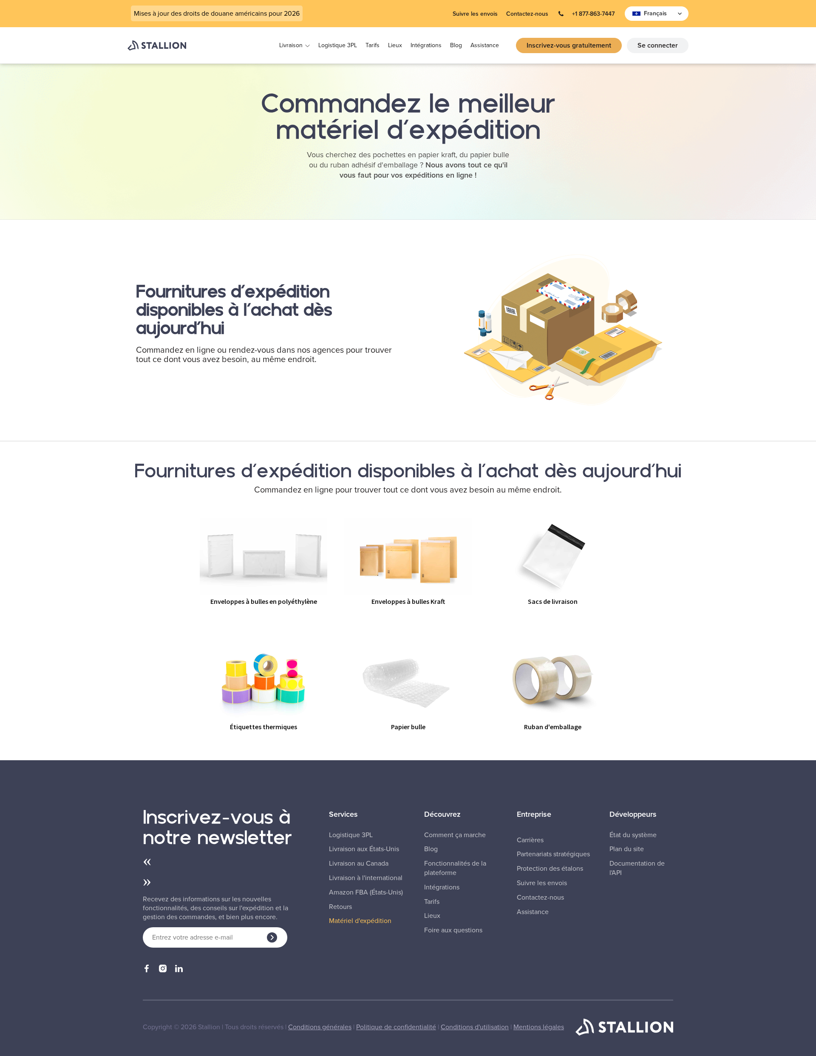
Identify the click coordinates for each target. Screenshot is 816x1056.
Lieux (395, 45)
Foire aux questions (453, 930)
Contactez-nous (527, 14)
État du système (633, 835)
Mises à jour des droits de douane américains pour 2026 (217, 13)
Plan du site (626, 849)
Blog (456, 45)
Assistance (484, 45)
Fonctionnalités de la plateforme (455, 868)
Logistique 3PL (337, 45)
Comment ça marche (455, 835)
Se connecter (658, 45)
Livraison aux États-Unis (364, 849)
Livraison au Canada (358, 863)
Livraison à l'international (365, 878)
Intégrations (426, 45)
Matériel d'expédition (360, 921)
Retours (340, 907)
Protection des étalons (550, 868)
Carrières (530, 840)
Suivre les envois (475, 14)
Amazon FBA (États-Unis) (366, 892)
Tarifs (373, 45)
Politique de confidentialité (396, 1027)
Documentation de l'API (637, 868)
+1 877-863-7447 (593, 14)
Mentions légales (538, 1027)
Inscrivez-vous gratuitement (569, 45)
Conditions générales (319, 1027)
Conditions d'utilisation (475, 1027)
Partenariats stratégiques (553, 854)
